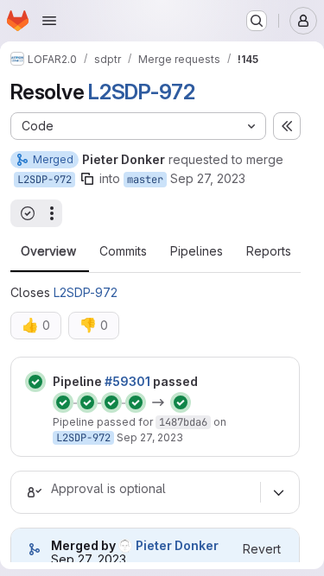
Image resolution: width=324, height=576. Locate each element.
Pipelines (196, 251)
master (145, 180)
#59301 (127, 381)
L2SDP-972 (141, 91)
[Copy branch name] (87, 178)
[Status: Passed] (35, 381)
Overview (48, 251)
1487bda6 (183, 422)
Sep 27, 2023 (207, 178)
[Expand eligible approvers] (278, 492)
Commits (123, 251)
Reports (268, 251)
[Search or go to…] (256, 20)
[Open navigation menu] (49, 21)
